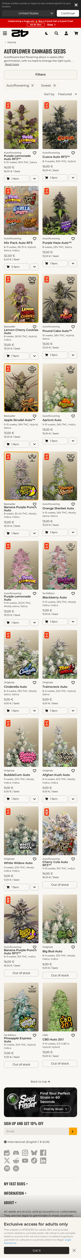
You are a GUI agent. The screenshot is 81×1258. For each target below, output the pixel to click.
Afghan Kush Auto (56, 774)
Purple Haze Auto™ (57, 242)
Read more (12, 64)
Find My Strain (53, 1109)
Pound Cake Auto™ (57, 331)
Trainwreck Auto (54, 686)
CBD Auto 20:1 (53, 1039)
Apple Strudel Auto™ (19, 420)
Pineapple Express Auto (17, 1040)
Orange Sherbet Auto (58, 508)
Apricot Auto (52, 420)
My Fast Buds (15, 1183)
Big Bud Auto (52, 951)
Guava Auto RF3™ (56, 156)
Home (11, 42)
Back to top (39, 1081)
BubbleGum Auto (17, 774)
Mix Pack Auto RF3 (18, 242)
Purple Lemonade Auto (17, 598)
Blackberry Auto (54, 597)
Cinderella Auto (15, 686)
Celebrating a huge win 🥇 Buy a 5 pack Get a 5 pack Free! (40, 23)
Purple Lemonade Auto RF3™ (17, 157)
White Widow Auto (18, 863)
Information (14, 1193)
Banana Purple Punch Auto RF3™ (20, 952)
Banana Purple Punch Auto (20, 509)
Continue (68, 13)
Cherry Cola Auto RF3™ (55, 863)
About (9, 1202)
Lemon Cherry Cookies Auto (21, 331)
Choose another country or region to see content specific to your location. (36, 5)
